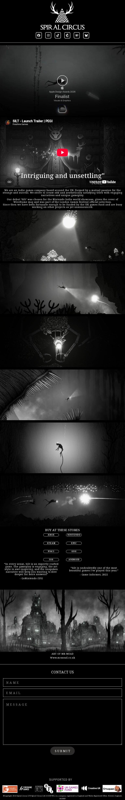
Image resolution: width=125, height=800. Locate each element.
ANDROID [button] (74, 559)
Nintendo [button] (74, 535)
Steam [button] (51, 543)
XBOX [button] (51, 535)
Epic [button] (74, 543)
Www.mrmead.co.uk (62, 657)
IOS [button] (51, 559)
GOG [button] (74, 551)
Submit (63, 751)
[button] (39, 35)
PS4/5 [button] (51, 551)
